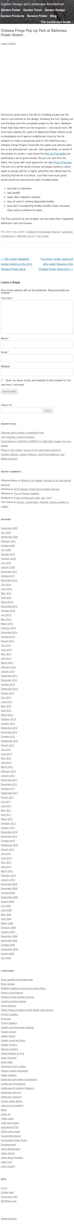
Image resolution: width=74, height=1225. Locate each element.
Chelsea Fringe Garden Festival (43, 231)
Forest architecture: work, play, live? (33, 497)
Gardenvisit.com (9, 1218)
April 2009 (6, 918)
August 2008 (7, 953)
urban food (6, 1162)
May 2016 (6, 593)
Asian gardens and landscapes (17, 979)
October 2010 (8, 840)
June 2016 (6, 589)
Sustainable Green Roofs (14, 1140)
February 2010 (8, 875)
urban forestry (8, 1166)
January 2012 (8, 775)
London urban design (11, 1101)
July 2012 (6, 749)
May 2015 (6, 619)
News (4, 1109)
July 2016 (6, 584)
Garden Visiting (9, 1044)
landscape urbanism (11, 1096)
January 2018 (8, 567)
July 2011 (6, 801)
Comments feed (9, 1196)
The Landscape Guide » (57, 22)
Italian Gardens (9, 1075)
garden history (8, 1036)
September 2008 (9, 949)
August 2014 (7, 641)
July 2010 (6, 853)
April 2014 (6, 658)
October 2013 (8, 684)
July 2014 (6, 645)
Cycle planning (8, 1005)
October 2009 (8, 892)
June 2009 (6, 910)
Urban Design (8, 1153)
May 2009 (6, 914)
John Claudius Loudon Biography (18, 437)
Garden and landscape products (17, 1027)
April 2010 (6, 866)
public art (5, 1114)
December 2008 (9, 936)
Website (5, 366)
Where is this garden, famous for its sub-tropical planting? (31, 450)
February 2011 (8, 823)
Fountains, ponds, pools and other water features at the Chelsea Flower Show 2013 (56, 264)
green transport (9, 1057)
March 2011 (7, 819)
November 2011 (9, 784)
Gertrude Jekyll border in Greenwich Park (22, 432)
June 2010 (6, 858)
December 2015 (9, 606)
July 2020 (6, 549)
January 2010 (8, 879)
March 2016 (7, 602)
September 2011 (9, 793)
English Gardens (9, 1014)
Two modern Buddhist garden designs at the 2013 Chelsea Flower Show (16, 264)
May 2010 (6, 862)
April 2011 (6, 814)
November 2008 (9, 940)
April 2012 (6, 762)
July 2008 (6, 957)
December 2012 (9, 727)
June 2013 (6, 701)
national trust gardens (12, 1105)
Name (5, 338)
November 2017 (9, 571)
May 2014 (6, 654)
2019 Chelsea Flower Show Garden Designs (37, 489)
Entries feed (7, 1192)
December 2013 (9, 675)
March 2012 (7, 766)
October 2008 (8, 944)
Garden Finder (10, 10)
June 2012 (6, 753)
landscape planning (11, 1092)
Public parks (7, 1118)
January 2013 (8, 723)
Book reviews (8, 984)
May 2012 (6, 758)
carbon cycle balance (12, 992)
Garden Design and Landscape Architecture (32, 3)
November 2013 (9, 680)
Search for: (6, 405)
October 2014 (8, 636)
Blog (53, 16)
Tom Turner (42, 236)
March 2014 (7, 662)
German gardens (9, 1049)
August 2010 (7, 849)
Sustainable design (11, 1135)
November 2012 (9, 732)
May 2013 (6, 706)
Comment (7, 298)
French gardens (9, 1023)
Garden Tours (32, 10)
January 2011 (8, 827)
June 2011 (6, 806)
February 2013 (8, 719)
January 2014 (8, 671)
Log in (4, 1188)
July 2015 (6, 615)
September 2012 (9, 740)
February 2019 (8, 558)
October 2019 (8, 554)
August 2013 (7, 693)
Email (5, 352)
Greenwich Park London (13, 1066)
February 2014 (8, 667)
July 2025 (6, 532)
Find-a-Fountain (63, 162)
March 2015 (7, 623)
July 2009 (6, 905)
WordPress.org (8, 1201)
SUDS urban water (10, 1131)
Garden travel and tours (13, 1040)
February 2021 (8, 541)
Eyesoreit (6, 1018)
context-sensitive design (13, 1001)
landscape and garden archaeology (19, 1079)
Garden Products (12, 16)
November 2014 (9, 632)
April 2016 (6, 597)
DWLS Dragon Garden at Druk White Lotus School (27, 1010)
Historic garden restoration (14, 1070)
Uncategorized (8, 1144)
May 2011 (6, 810)
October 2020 (8, 545)
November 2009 (9, 888)
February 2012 (8, 771)
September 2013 (9, 688)
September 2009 (9, 897)
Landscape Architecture (13, 1083)
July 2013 (6, 697)
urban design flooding (12, 1157)
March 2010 (7, 871)
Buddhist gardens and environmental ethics (23, 988)
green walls (7, 1062)
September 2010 (9, 845)
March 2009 (7, 923)
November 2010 (9, 836)
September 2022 (9, 536)
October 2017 (8, 576)
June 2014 (6, 649)
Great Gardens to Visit (12, 1053)
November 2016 (9, 580)
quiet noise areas (10, 1122)
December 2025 (9, 528)
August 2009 (7, 901)
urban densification (10, 1148)
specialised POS (9, 1127)
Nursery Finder (37, 16)
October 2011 (8, 788)
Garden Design (55, 10)
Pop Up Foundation (56, 153)
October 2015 (8, 610)
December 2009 (9, 884)
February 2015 (8, 628)
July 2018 (6, 562)
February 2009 (8, 927)
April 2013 (6, 710)
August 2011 (7, 797)
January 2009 (8, 931)
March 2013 (7, 714)
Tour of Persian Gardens (26, 493)
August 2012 (7, 745)
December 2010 (9, 832)
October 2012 (8, 736)
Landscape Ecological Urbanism (17, 1088)
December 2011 (9, 780)
